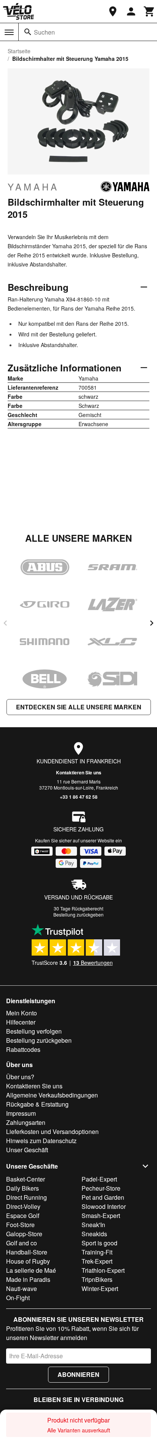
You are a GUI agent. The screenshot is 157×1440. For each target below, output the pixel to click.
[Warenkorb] (149, 11)
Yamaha (33, 187)
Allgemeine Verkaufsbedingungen (52, 1095)
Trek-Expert (97, 1261)
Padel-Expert (99, 1179)
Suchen (44, 32)
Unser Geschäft (27, 1149)
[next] (151, 623)
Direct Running (26, 1197)
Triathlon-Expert (103, 1270)
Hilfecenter (20, 1022)
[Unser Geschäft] (113, 11)
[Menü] (9, 32)
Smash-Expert (101, 1215)
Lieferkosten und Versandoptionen (52, 1131)
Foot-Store (20, 1224)
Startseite (19, 51)
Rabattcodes (23, 1049)
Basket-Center (25, 1179)
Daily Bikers (22, 1188)
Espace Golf (22, 1215)
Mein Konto (21, 1013)
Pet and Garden (103, 1197)
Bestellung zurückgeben (78, 914)
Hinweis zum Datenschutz (41, 1140)
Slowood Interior (104, 1206)
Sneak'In (93, 1224)
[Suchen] (27, 32)
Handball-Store (26, 1252)
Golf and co (21, 1243)
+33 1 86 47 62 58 (79, 796)
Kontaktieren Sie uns (78, 772)
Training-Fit (97, 1252)
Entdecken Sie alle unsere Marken (78, 707)
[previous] (5, 623)
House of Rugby (28, 1261)
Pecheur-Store (101, 1188)
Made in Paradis (28, 1279)
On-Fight (18, 1297)
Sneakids (94, 1233)
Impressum (21, 1113)
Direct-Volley (23, 1206)
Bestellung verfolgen (34, 1031)
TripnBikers (97, 1279)
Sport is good (99, 1243)
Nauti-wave (21, 1288)
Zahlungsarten (25, 1122)
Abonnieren (78, 1374)
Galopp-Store (24, 1233)
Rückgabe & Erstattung (37, 1104)
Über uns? (20, 1076)
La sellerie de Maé (31, 1270)
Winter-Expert (100, 1288)
